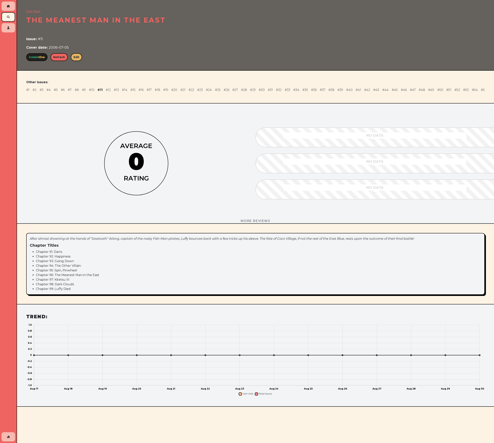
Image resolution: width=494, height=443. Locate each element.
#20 (174, 90)
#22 (191, 90)
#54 (475, 90)
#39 (340, 90)
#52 (457, 90)
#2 (34, 90)
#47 (413, 90)
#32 (279, 90)
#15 (132, 90)
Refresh (59, 57)
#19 (165, 90)
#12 (108, 90)
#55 (483, 90)
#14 (124, 90)
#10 (91, 90)
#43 (376, 90)
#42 (367, 90)
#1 (28, 90)
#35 (305, 90)
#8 (77, 90)
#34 (296, 90)
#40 (349, 90)
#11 (100, 90)
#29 (253, 90)
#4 (49, 90)
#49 (431, 90)
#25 (218, 90)
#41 (358, 90)
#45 (395, 90)
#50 (440, 90)
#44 (385, 90)
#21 (182, 90)
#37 (322, 90)
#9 (84, 90)
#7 (70, 90)
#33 (287, 90)
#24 (209, 90)
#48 (422, 90)
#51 (448, 90)
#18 (157, 90)
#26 (226, 90)
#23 (200, 90)
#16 (141, 90)
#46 (404, 90)
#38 (331, 90)
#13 (116, 90)
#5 (56, 90)
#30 (262, 90)
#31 (270, 90)
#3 (41, 90)
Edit (76, 57)
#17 (149, 90)
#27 (235, 90)
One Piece (33, 11)
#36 (314, 90)
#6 (63, 90)
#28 (244, 90)
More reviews (255, 221)
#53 (466, 90)
